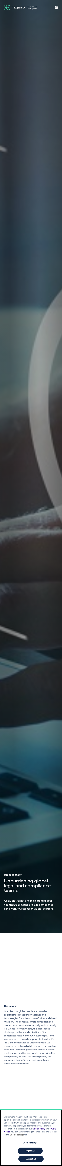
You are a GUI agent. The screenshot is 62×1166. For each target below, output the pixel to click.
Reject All (30, 1150)
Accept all (31, 1159)
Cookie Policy (38, 1128)
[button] (56, 7)
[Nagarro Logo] (20, 7)
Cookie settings (30, 1142)
